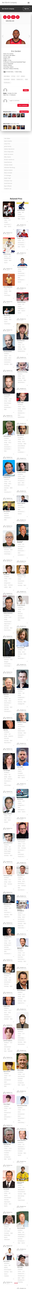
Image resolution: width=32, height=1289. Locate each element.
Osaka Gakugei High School (22, 1122)
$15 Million (6, 975)
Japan (19, 482)
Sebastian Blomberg (9, 167)
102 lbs (5, 1075)
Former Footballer (8, 817)
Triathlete (6, 1276)
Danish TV (11, 736)
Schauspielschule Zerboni (22, 735)
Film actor (20, 583)
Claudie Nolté (21, 581)
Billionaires (22, 521)
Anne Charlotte (21, 1076)
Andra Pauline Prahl (8, 702)
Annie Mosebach (8, 982)
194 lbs (19, 1232)
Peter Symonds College (22, 809)
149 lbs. (19, 406)
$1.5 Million (20, 437)
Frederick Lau (7, 188)
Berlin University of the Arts (22, 883)
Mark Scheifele (8, 141)
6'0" (9, 940)
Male (26, 79)
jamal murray (7, 146)
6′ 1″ (10, 879)
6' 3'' (23, 240)
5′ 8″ (10, 355)
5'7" (23, 439)
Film (5, 778)
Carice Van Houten (8, 912)
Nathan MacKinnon (9, 149)
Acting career (7, 583)
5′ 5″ (10, 1075)
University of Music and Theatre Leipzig (8, 953)
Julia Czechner (21, 447)
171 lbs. (19, 476)
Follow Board (24, 111)
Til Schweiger (7, 175)
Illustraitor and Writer (22, 1275)
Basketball (6, 79)
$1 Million (6, 1191)
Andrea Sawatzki (8, 359)
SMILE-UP (10, 1051)
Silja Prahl (6, 709)
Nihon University (21, 484)
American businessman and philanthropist (22, 546)
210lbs (19, 212)
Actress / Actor (23, 358)
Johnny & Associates (8, 1084)
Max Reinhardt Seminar (22, 382)
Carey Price (7, 143)
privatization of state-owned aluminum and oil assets (22, 555)
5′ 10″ (10, 398)
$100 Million (20, 1142)
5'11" (10, 220)
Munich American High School (8, 630)
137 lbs (19, 1271)
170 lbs (5, 289)
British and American (22, 550)
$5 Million (20, 342)
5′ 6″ (11, 1042)
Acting (19, 347)
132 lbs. (19, 609)
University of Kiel (8, 711)
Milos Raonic (7, 157)
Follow (26, 90)
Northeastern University (22, 279)
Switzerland (7, 1239)
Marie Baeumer (21, 889)
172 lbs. (5, 908)
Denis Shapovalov (9, 151)
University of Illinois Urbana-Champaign (8, 492)
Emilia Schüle (7, 853)
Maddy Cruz (9, 232)
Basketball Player (8, 258)
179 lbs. (19, 879)
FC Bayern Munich (8, 1150)
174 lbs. (5, 847)
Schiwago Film (21, 703)
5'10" (23, 801)
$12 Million (6, 576)
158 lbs (19, 376)
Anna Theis (20, 957)
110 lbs (19, 1109)
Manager (6, 661)
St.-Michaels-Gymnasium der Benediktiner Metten (22, 452)
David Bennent (8, 162)
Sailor (19, 811)
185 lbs (5, 879)
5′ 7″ (24, 406)
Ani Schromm (21, 919)
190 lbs (19, 544)
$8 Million (6, 1008)
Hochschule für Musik (22, 850)
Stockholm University (22, 511)
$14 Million (20, 607)
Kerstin (5, 1203)
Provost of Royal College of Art (8, 551)
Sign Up (26, 8)
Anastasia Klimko (21, 1146)
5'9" (23, 304)
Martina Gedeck (8, 170)
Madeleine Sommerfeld (22, 413)
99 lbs (5, 1044)
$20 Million (6, 396)
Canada (5, 222)
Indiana (13, 79)
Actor (23, 347)
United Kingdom (7, 553)
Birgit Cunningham (8, 623)
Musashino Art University (22, 1280)
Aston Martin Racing (22, 1189)
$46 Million (7, 76)
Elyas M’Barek (7, 186)
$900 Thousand (21, 841)
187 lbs (5, 774)
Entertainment (21, 478)
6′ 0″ (10, 440)
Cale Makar (7, 138)
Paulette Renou (21, 351)
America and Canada (22, 242)
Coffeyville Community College (22, 308)
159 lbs (19, 344)
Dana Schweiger (7, 403)
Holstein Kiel (21, 1082)
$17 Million (6, 772)
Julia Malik (6, 1019)
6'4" (9, 1265)
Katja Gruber (7, 1201)
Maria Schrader (8, 173)
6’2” (23, 212)
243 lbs (5, 1193)
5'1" (23, 344)
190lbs (5, 220)
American (6, 513)
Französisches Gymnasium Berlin (8, 362)
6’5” (10, 317)
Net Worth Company (9, 2)
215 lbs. (13, 76)
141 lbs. (19, 1187)
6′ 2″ (23, 376)
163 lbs (5, 481)
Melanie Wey (7, 1235)
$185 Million (7, 906)
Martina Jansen (21, 1044)
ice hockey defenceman (8, 224)
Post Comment (23, 105)
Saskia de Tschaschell (22, 1003)
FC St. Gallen (7, 1231)
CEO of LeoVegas (22, 507)
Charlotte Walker (21, 273)
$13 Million (20, 1072)
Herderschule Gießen (8, 407)
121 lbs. (5, 1108)
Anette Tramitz (21, 730)
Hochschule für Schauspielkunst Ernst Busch (8, 446)
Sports (9, 226)
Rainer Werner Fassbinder (8, 742)
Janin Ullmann (21, 617)
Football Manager (22, 1236)
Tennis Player (7, 295)
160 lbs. (19, 843)
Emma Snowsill (7, 1269)
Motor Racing (21, 1196)
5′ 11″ (10, 578)
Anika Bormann (7, 621)
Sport (9, 820)
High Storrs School (22, 775)
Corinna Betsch (21, 1191)
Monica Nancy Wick (22, 658)
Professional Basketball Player (7, 82)
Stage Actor (6, 916)
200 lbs (19, 269)
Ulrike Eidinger (7, 785)
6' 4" (18, 76)
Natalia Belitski (21, 417)
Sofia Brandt (21, 854)
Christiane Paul (8, 180)
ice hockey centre (22, 216)
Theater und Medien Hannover (22, 856)
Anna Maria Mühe (8, 945)
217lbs (19, 240)
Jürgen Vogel (7, 178)
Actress (23, 408)
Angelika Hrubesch (22, 1234)
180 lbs (19, 769)
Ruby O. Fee (20, 925)
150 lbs (19, 304)
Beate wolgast (7, 851)
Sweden (20, 513)
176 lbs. (5, 398)
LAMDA (5, 587)
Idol (5, 1049)
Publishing (20, 1282)
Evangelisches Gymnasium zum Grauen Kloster (22, 697)
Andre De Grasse (8, 154)
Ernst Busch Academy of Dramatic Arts (22, 921)
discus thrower (7, 1197)
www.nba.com (9, 21)
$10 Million (20, 474)
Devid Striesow (8, 183)
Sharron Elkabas (21, 927)
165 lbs (5, 440)
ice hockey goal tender (22, 244)
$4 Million (20, 576)
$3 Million (20, 1185)
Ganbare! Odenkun (22, 1273)
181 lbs (5, 617)
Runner (23, 310)
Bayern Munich (21, 1148)
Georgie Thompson (22, 805)
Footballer (20, 773)
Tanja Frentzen (21, 1200)
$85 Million (6, 1263)
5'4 (9, 698)
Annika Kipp (6, 485)
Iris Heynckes (7, 1157)
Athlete (23, 76)
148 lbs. (5, 698)
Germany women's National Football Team (22, 1240)
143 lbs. (19, 915)
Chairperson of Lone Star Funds (8, 517)
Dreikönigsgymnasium (22, 1037)
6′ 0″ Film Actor (21, 726)
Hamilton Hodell (8, 949)
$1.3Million (6, 615)
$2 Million (6, 353)
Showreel (20, 737)
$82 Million (20, 404)
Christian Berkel (8, 165)
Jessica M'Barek (21, 445)
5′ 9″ (10, 481)
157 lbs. (19, 1144)
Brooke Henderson (9, 159)
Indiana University (20, 79)
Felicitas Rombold (22, 1040)
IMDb (25, 443)
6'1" (23, 269)
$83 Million (20, 1031)
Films (9, 1012)
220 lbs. (5, 317)
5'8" (23, 693)
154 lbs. (5, 355)
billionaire (20, 505)
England (19, 771)
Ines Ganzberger (8, 448)
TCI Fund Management (8, 663)
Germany (20, 349)
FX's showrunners (22, 480)
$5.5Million (6, 1146)
